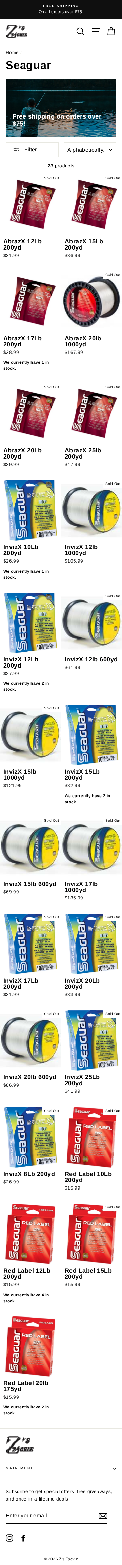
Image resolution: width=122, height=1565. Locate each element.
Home (12, 52)
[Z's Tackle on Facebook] (23, 1537)
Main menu (20, 1468)
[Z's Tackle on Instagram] (9, 1537)
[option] (61, 9)
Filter (30, 149)
